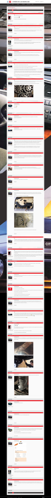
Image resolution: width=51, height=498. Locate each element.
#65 (42, 50)
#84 (42, 335)
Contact (21, 497)
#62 (42, 13)
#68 (42, 102)
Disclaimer (19, 497)
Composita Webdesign (15, 497)
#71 (42, 138)
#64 (42, 37)
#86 (42, 400)
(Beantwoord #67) (15, 102)
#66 (42, 62)
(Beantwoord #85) (15, 400)
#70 (42, 126)
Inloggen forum (42, 1)
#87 (42, 412)
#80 (42, 285)
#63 (42, 25)
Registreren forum (37, 1)
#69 (42, 114)
